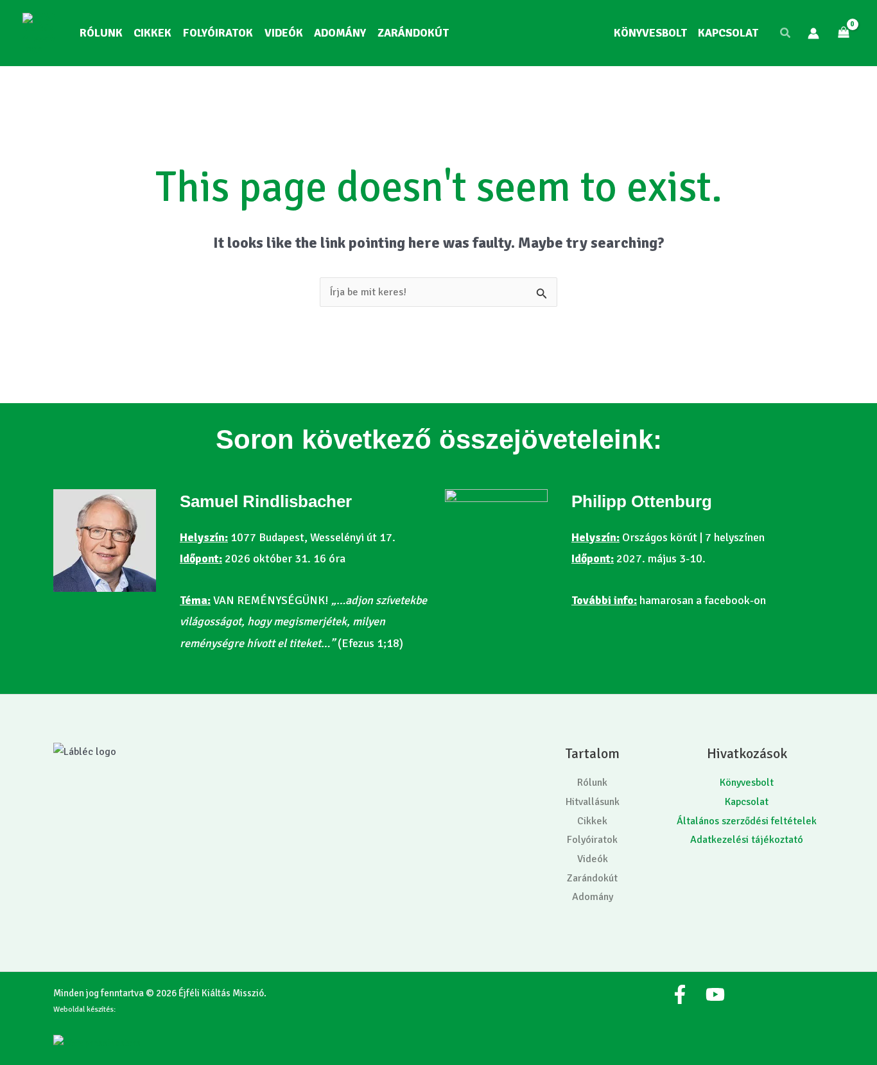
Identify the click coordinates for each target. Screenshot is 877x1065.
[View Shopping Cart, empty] (843, 33)
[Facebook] (680, 994)
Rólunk (592, 782)
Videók (592, 859)
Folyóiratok (592, 839)
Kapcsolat (746, 801)
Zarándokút (592, 878)
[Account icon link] (813, 33)
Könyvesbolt (747, 782)
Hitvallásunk (593, 801)
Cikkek (592, 821)
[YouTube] (715, 994)
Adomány (592, 896)
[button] (786, 33)
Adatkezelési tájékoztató (746, 839)
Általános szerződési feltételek (747, 821)
